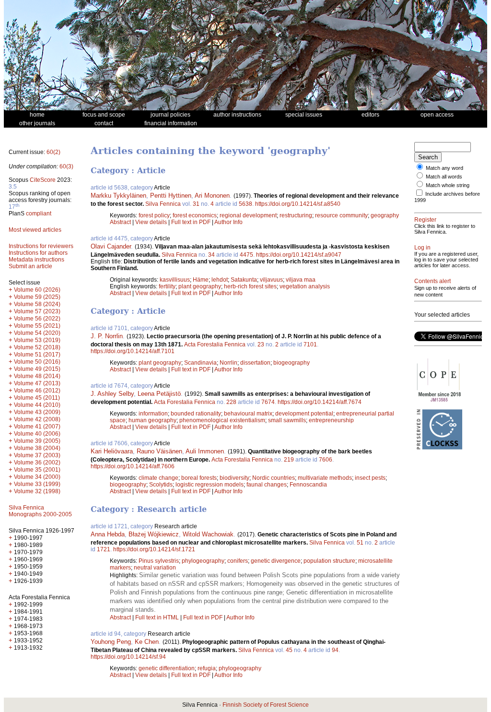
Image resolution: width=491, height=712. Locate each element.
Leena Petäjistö (159, 393)
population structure (329, 561)
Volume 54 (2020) (37, 333)
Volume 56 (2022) (37, 318)
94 (335, 650)
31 (196, 204)
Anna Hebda (108, 534)
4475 (246, 254)
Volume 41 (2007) (37, 426)
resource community (341, 215)
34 (211, 254)
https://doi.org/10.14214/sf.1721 (154, 549)
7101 (310, 344)
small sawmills (287, 420)
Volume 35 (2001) (37, 469)
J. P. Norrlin (107, 336)
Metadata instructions (36, 259)
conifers (237, 561)
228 (231, 402)
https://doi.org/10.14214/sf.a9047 (298, 254)
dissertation (255, 362)
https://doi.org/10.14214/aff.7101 (133, 351)
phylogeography (203, 561)
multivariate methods (325, 478)
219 (289, 459)
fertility (167, 286)
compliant (38, 213)
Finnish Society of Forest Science (265, 704)
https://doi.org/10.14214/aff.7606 (133, 466)
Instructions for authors (38, 252)
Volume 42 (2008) (37, 419)
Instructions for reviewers (41, 246)
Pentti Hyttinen (170, 195)
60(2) (53, 152)
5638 (245, 204)
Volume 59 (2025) (37, 297)
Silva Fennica (163, 204)
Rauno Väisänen (159, 451)
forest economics (195, 215)
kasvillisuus (175, 279)
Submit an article (30, 266)
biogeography (291, 362)
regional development (248, 215)
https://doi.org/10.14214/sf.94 (128, 656)
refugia (207, 668)
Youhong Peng (111, 641)
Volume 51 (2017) (37, 354)
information (153, 413)
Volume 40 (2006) (37, 433)
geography (385, 215)
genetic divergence (276, 561)
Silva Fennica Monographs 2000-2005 (40, 511)
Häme (201, 279)
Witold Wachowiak (208, 534)
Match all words (444, 176)
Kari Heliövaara (112, 451)
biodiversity (234, 478)
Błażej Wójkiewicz (154, 534)
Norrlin (228, 362)
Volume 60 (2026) (37, 289)
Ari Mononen (212, 195)
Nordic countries (273, 478)
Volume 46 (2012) (37, 390)
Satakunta (244, 279)
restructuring (296, 215)
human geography (152, 420)
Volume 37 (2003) (37, 455)
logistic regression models (209, 484)
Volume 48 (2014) (37, 376)
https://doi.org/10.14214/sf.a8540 (297, 204)
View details (151, 222)
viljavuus (271, 279)
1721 (103, 549)
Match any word (444, 168)
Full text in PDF (190, 222)
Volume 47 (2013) (37, 383)
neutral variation (155, 567)
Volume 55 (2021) (37, 325)
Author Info (228, 222)
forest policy (154, 215)
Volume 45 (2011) (37, 397)
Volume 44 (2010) (37, 405)
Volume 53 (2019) (37, 340)
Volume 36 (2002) (37, 462)
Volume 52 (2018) (37, 347)
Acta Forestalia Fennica (215, 344)
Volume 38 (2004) (37, 448)
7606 (325, 459)
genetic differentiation (167, 668)
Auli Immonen (205, 451)
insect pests (370, 478)
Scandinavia (200, 362)
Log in (422, 247)
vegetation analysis (305, 286)
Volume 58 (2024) (37, 304)
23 (260, 344)
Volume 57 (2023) (37, 311)
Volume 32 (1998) (37, 491)
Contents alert (432, 281)
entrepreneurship (331, 420)
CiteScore (43, 180)
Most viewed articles (35, 229)
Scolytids (161, 484)
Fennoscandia (308, 484)
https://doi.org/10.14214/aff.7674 (320, 402)
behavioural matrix (248, 413)
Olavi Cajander (111, 246)
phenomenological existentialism (222, 420)
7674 (268, 402)
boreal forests (199, 478)
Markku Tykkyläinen (118, 195)
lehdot (219, 279)
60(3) (66, 166)
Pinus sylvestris (159, 561)
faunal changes (266, 484)
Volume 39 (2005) (37, 441)
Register (425, 219)
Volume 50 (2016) (37, 361)
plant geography (199, 286)
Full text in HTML (157, 617)
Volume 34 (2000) (37, 477)
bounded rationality (196, 413)
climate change (158, 478)
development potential (304, 413)
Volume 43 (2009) (37, 412)
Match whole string (447, 185)
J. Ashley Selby (112, 393)
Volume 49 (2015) (37, 369)
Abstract (120, 222)
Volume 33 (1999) (37, 484)
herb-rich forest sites (250, 286)
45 (289, 650)
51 (360, 542)
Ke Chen (147, 641)
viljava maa (301, 279)
